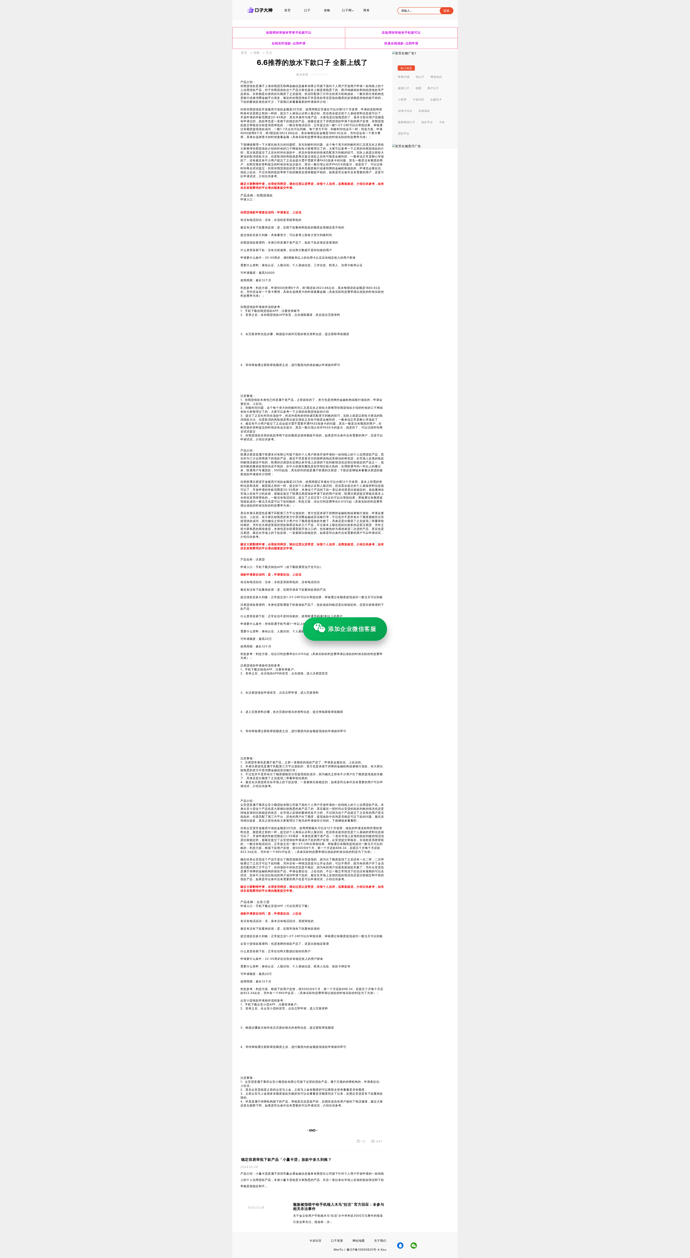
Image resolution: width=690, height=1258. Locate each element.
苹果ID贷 (404, 77)
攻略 (327, 10)
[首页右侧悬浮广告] (425, 146)
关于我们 (380, 1240)
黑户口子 (433, 88)
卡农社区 (418, 99)
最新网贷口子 (406, 122)
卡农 (442, 122)
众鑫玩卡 (436, 99)
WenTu (338, 1249)
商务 (366, 10)
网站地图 (359, 1240)
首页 (287, 10)
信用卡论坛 (405, 111)
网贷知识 (436, 77)
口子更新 (337, 1240)
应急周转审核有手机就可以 (401, 32)
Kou (383, 1249)
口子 (307, 10)
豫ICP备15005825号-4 (364, 1249)
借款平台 (427, 122)
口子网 (347, 10)
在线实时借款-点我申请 (289, 43)
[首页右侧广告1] (425, 53)
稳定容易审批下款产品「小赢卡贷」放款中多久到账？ (286, 1159)
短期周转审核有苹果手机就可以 (288, 32)
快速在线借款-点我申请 (401, 43)
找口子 (420, 77)
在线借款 (424, 111)
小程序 (402, 99)
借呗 (418, 88)
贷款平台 (404, 133)
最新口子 (404, 88)
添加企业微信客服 (352, 628)
